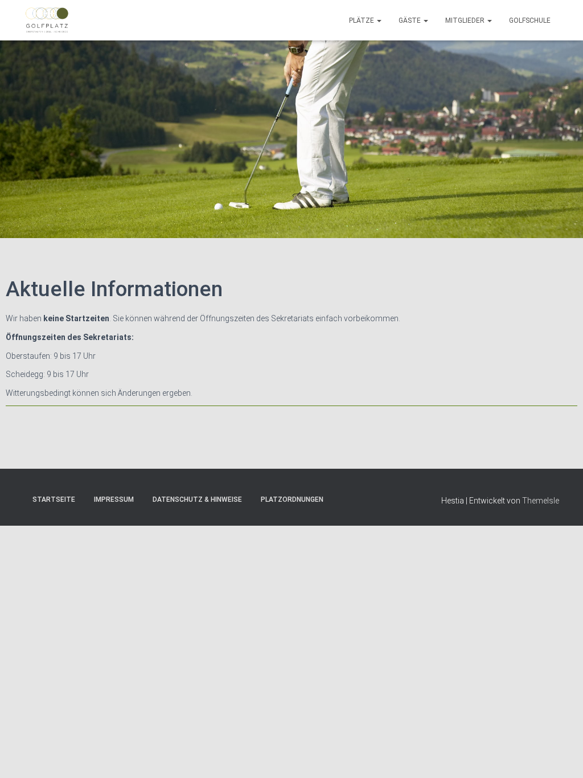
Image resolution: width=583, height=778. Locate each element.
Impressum (114, 499)
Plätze (362, 20)
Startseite (53, 499)
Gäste (410, 20)
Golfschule (530, 20)
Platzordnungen (292, 499)
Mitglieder (465, 20)
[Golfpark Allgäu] (47, 20)
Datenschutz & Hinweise (197, 499)
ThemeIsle (540, 500)
